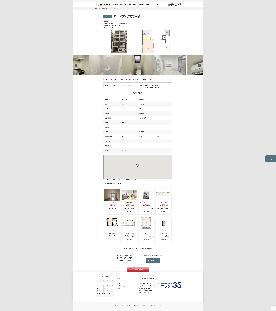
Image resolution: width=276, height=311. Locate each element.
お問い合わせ (121, 305)
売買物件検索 (131, 4)
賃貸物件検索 (123, 4)
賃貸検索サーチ (120, 288)
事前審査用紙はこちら (144, 292)
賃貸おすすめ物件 (121, 287)
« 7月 (96, 297)
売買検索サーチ (120, 285)
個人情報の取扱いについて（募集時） (156, 305)
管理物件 (148, 4)
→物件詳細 (112, 212)
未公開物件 (155, 4)
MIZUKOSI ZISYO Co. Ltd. (135, 309)
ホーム (118, 283)
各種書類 (129, 305)
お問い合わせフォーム (153, 260)
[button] (137, 165)
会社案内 (114, 4)
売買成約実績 (141, 4)
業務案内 (144, 305)
